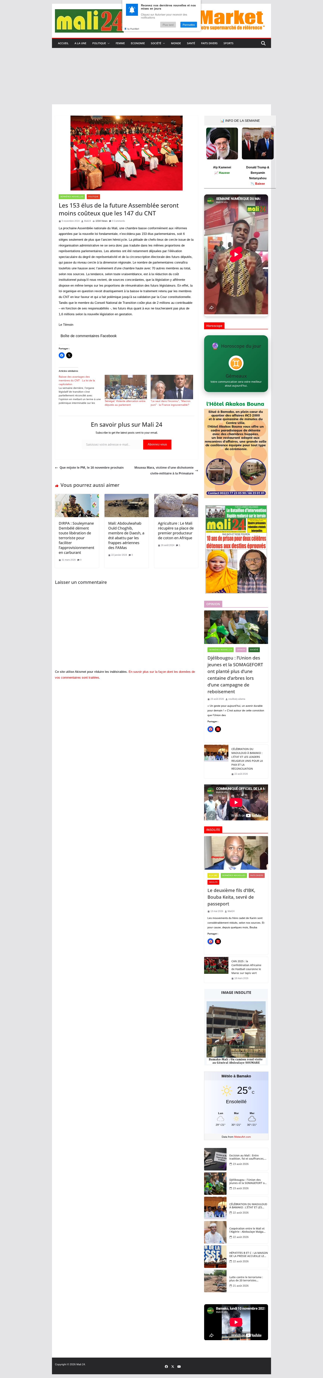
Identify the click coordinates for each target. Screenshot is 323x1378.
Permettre (189, 25)
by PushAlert (133, 28)
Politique (99, 43)
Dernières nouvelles (71, 197)
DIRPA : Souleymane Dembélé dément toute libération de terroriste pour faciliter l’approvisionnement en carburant (76, 538)
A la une (80, 43)
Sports (228, 43)
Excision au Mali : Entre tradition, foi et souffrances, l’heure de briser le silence (246, 1157)
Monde (176, 43)
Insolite (213, 882)
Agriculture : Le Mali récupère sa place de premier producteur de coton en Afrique (176, 530)
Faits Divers (209, 43)
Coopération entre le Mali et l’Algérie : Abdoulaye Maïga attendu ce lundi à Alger (246, 1230)
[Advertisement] (161, 76)
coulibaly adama (236, 699)
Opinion (241, 650)
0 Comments (118, 221)
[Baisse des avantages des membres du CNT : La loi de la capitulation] (82, 390)
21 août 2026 (241, 1285)
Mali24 (87, 221)
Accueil (63, 43)
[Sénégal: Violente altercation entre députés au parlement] (126, 387)
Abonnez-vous (157, 444)
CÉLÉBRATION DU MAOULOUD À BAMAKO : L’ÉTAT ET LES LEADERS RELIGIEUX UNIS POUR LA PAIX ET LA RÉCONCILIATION (247, 758)
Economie (138, 43)
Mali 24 (80, 1364)
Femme (120, 43)
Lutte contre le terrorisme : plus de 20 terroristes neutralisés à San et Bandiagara (246, 1279)
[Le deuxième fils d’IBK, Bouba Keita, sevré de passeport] (236, 853)
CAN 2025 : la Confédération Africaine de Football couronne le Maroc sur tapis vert (246, 967)
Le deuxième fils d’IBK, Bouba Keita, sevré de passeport (231, 897)
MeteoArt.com (242, 1136)
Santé (191, 43)
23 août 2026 (241, 1163)
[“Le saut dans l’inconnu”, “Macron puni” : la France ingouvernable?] (172, 387)
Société (156, 43)
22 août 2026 (241, 1212)
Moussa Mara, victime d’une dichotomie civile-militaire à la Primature (163, 470)
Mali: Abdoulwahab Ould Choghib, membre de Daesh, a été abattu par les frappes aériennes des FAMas (126, 535)
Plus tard (168, 25)
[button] (108, 43)
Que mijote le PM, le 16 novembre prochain (92, 467)
